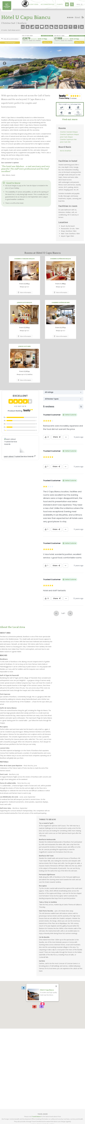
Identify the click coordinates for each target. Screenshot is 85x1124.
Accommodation (47, 4)
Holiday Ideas (32, 4)
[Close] (56, 986)
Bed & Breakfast (65, 151)
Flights (60, 4)
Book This (78, 42)
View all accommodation (11, 39)
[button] (34, 1007)
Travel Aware (36, 1116)
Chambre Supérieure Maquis (69, 134)
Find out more (69, 119)
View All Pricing (9, 43)
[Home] (6, 9)
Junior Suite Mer (65, 142)
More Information (25, 292)
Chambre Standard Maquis (69, 132)
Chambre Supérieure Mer (68, 139)
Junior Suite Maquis (66, 137)
